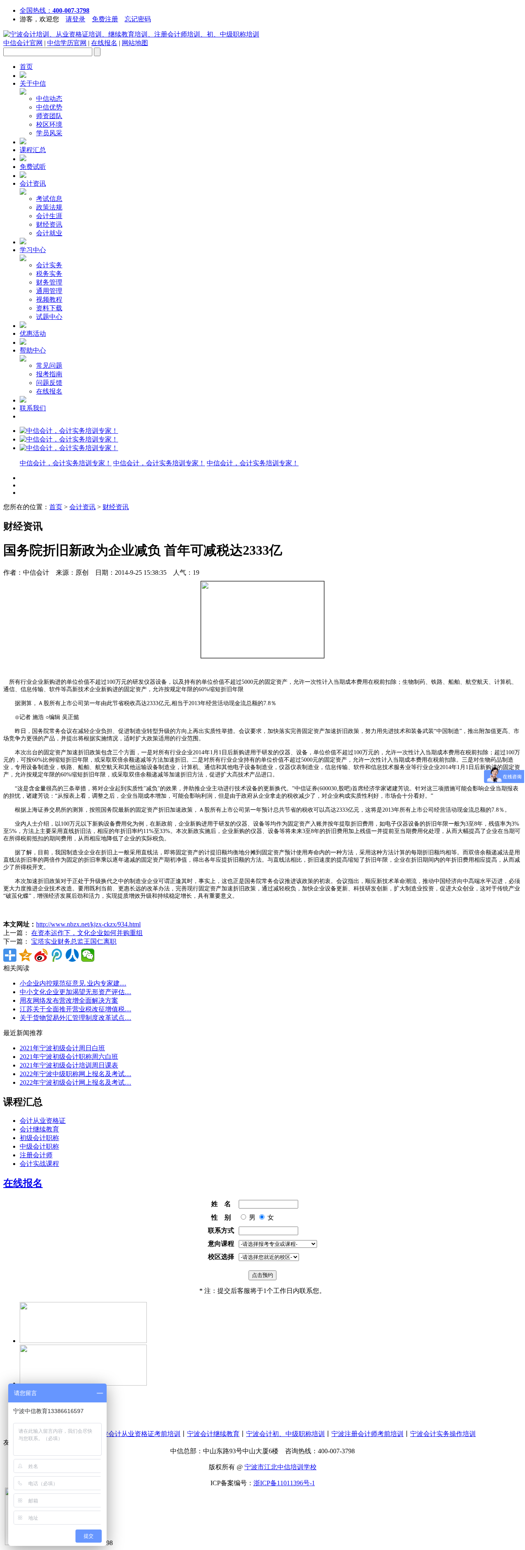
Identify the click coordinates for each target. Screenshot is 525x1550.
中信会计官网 (23, 42)
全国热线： (54, 10)
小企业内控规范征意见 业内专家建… (73, 983)
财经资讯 (49, 224)
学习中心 (33, 249)
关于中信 (33, 83)
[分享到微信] (87, 955)
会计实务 (49, 265)
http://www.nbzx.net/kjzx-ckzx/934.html (88, 924)
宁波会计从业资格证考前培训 (137, 1433)
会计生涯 (49, 215)
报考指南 (49, 374)
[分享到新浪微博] (41, 955)
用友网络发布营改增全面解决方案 (69, 1000)
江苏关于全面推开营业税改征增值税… (75, 1009)
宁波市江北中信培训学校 (280, 1467)
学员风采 (49, 133)
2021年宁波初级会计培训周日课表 (69, 1065)
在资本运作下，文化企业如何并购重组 (87, 932)
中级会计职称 (39, 1146)
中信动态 (49, 98)
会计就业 (49, 233)
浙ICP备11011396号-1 (284, 1482)
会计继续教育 (39, 1129)
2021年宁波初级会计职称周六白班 (69, 1056)
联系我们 (33, 408)
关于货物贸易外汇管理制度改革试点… (75, 1017)
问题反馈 (49, 382)
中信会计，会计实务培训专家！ (66, 463)
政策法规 (49, 207)
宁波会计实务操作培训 (443, 1433)
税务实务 (49, 273)
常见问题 (49, 365)
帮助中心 (33, 350)
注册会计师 (36, 1155)
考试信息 (49, 198)
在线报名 (104, 42)
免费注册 (105, 19)
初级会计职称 (39, 1137)
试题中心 (49, 316)
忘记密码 (138, 19)
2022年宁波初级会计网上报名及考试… (75, 1082)
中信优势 (49, 107)
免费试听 (33, 166)
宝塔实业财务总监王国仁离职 (73, 941)
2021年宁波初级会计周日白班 (62, 1048)
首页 (26, 66)
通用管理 (49, 290)
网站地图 (135, 42)
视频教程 (49, 299)
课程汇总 (33, 149)
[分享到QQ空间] (25, 955)
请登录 (75, 19)
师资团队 (49, 115)
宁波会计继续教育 (213, 1433)
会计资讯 (33, 183)
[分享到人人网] (72, 955)
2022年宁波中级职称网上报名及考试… (75, 1073)
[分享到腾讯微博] (56, 955)
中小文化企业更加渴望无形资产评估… (75, 991)
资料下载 (49, 308)
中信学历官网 (67, 42)
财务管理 (49, 282)
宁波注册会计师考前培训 (367, 1433)
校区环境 (49, 124)
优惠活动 (33, 333)
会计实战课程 (39, 1163)
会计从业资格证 (43, 1120)
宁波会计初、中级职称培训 (285, 1433)
